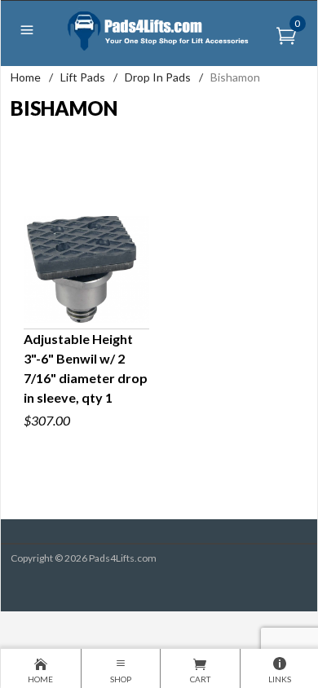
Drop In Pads (158, 77)
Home (26, 77)
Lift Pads (82, 77)
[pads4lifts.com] (159, 29)
